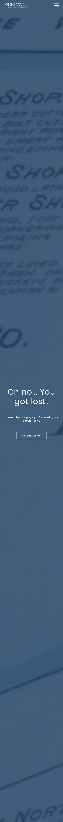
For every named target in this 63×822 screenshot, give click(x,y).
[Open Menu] (56, 5)
